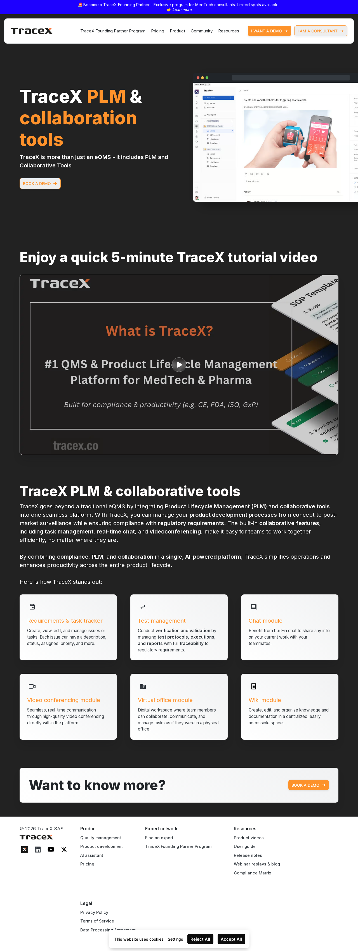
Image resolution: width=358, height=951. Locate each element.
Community (202, 31)
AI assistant (91, 855)
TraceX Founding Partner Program (112, 31)
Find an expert (159, 837)
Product (177, 31)
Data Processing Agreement (108, 930)
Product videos (249, 837)
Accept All (231, 939)
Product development (101, 846)
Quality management (100, 837)
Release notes (248, 855)
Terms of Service (97, 921)
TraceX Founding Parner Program (178, 846)
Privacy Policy (94, 912)
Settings (175, 939)
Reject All (200, 939)
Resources (228, 31)
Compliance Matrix (252, 873)
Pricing (157, 31)
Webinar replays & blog (257, 864)
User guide (245, 846)
